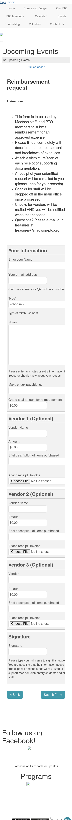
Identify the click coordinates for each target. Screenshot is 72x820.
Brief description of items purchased (33, 455)
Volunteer (35, 24)
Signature (15, 645)
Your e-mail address (22, 274)
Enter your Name (20, 259)
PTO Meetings (15, 16)
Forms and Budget (35, 8)
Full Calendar (36, 67)
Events (62, 16)
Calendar (41, 16)
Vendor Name (18, 427)
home (12, 2)
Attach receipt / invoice (24, 475)
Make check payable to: (25, 384)
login (3, 2)
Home (11, 8)
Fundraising (12, 24)
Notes (12, 322)
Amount (13, 441)
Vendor (13, 573)
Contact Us (57, 24)
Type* (12, 298)
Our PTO (61, 8)
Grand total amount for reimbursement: (35, 399)
